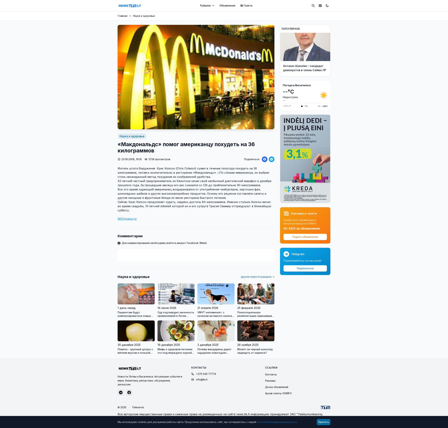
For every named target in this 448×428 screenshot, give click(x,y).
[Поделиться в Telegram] (271, 159)
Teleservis (138, 407)
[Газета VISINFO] (320, 5)
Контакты (271, 374)
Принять (323, 421)
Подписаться (305, 268)
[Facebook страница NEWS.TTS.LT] (129, 392)
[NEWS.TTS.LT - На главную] (130, 5)
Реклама (270, 380)
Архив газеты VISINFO (278, 393)
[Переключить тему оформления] (327, 5)
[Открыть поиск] (313, 5)
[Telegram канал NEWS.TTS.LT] (121, 392)
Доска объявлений (276, 387)
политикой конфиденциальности (277, 421)
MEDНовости (127, 218)
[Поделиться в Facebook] (264, 159)
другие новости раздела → (257, 276)
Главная (122, 15)
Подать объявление (305, 236)
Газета (248, 5)
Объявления (227, 5)
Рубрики (205, 5)
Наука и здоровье (144, 15)
